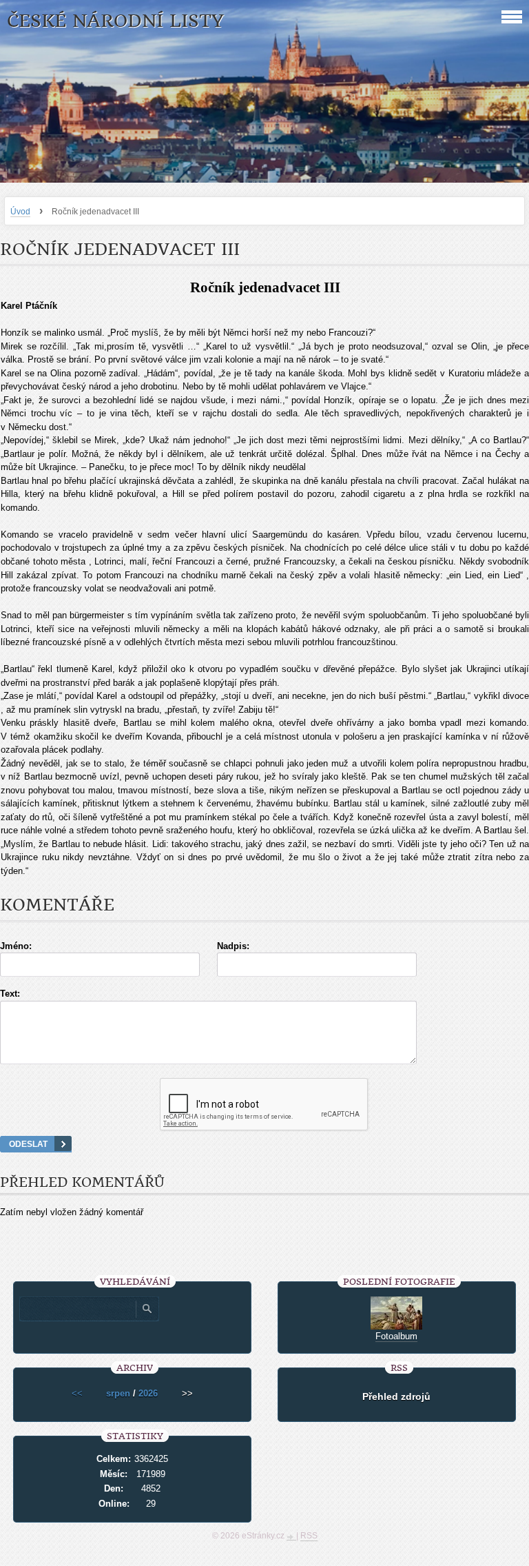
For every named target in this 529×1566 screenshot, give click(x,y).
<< (77, 1393)
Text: (10, 993)
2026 (148, 1393)
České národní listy (115, 21)
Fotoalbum (396, 1336)
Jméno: (16, 946)
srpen (118, 1393)
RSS (309, 1535)
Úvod (20, 211)
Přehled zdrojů (396, 1396)
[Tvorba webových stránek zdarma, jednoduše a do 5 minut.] (291, 1537)
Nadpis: (233, 946)
